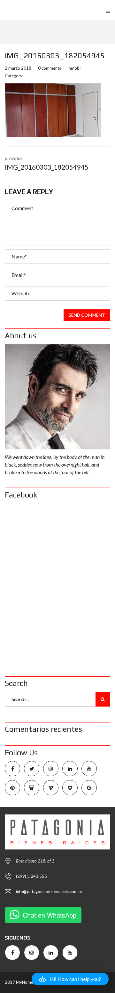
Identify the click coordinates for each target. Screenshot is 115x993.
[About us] (57, 396)
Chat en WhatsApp (49, 914)
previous (46, 163)
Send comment (87, 315)
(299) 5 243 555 (31, 876)
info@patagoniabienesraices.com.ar (49, 891)
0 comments (49, 68)
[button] (70, 979)
